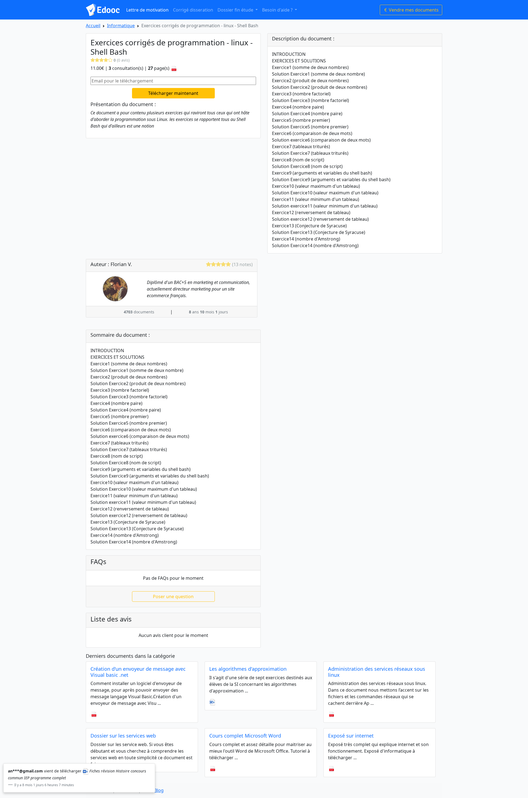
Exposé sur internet (351, 735)
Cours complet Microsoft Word (245, 735)
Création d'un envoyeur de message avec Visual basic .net (138, 672)
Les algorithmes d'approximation (248, 669)
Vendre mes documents (413, 10)
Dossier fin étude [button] (236, 10)
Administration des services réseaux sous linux (376, 672)
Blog (159, 790)
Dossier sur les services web (123, 735)
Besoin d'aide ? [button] (278, 10)
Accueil (93, 26)
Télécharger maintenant (173, 93)
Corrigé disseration (193, 10)
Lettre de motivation (147, 10)
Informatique (121, 26)
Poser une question (173, 596)
